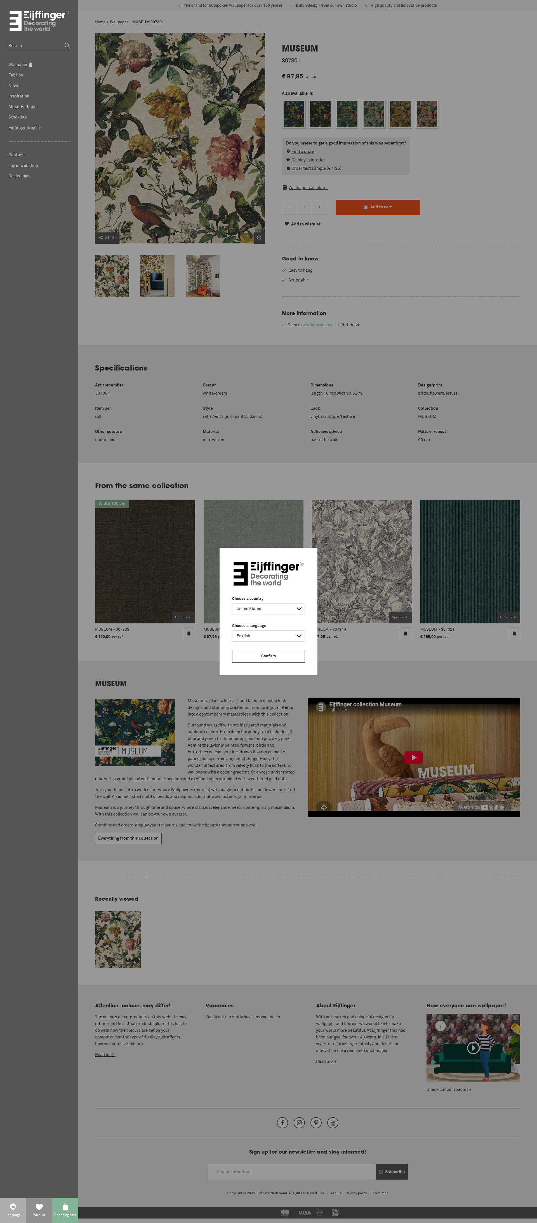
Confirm (268, 656)
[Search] (67, 46)
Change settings (106, 1216)
